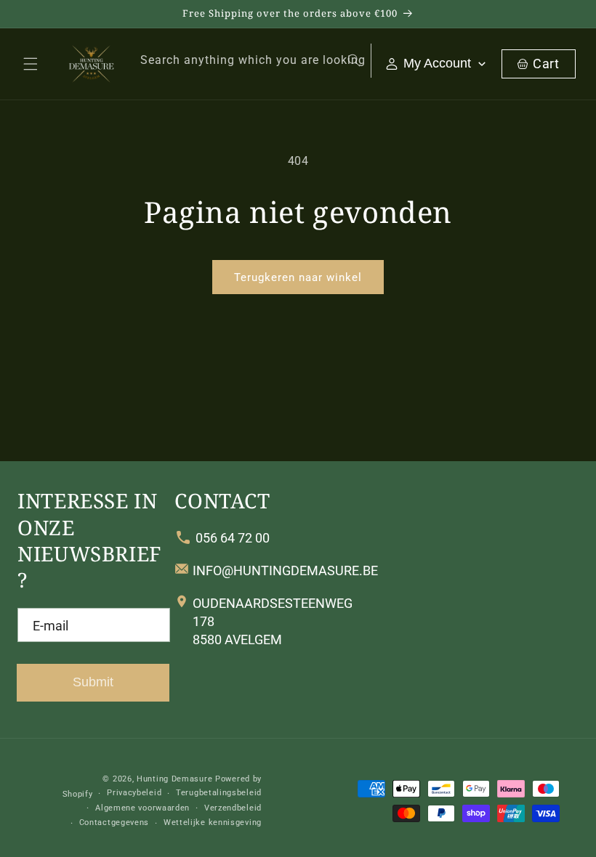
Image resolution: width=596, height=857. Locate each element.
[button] (31, 64)
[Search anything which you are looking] (354, 60)
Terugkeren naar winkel (298, 277)
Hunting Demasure (174, 779)
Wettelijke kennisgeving (213, 822)
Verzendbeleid (233, 808)
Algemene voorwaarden (142, 808)
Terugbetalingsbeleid (219, 792)
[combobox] (248, 60)
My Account (437, 63)
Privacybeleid (134, 792)
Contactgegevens (114, 822)
